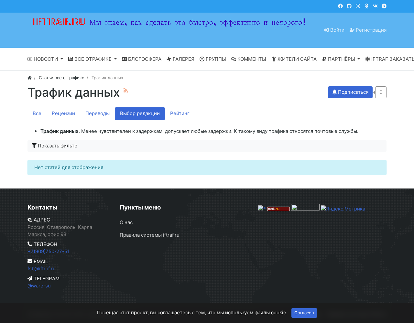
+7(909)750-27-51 (48, 251)
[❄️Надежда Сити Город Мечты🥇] (384, 6)
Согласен (304, 312)
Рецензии (63, 113)
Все (37, 113)
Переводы (97, 113)
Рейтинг (180, 113)
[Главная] (29, 77)
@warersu (39, 286)
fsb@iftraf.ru (41, 268)
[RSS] (125, 90)
